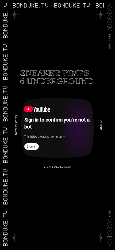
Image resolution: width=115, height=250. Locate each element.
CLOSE (100, 125)
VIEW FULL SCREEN (57, 167)
